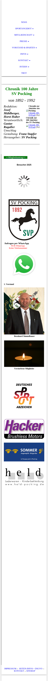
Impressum (10, 669)
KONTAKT (19, 671)
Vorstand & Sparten (23, 48)
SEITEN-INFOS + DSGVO (30, 669)
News (24, 22)
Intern (23, 67)
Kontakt (23, 60)
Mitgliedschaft (23, 35)
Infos (23, 54)
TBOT (24, 73)
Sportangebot (23, 28)
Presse (23, 41)
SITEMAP (30, 671)
